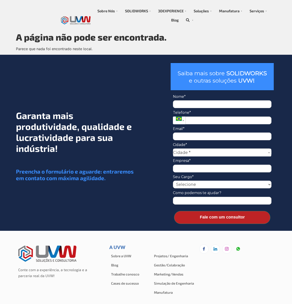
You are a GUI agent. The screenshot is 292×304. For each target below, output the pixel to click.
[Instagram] (226, 249)
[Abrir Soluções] (211, 11)
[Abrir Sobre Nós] (117, 11)
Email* (179, 129)
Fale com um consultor (222, 217)
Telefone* (182, 112)
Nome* (179, 96)
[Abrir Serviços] (266, 11)
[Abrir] (192, 20)
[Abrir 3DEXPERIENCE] (185, 11)
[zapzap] (238, 249)
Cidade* (180, 145)
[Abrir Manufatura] (241, 11)
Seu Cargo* (183, 177)
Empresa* (182, 160)
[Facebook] (204, 249)
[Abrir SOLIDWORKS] (150, 11)
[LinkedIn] (215, 249)
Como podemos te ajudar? (197, 193)
